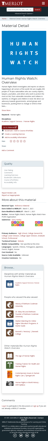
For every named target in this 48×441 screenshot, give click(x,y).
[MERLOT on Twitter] (21, 437)
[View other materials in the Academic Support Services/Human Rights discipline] (10, 284)
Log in (4, 406)
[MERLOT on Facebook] (15, 437)
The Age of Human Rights (25, 356)
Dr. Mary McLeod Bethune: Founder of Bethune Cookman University (26, 314)
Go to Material (9, 127)
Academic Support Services (12, 121)
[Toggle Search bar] (24, 15)
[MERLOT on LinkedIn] (27, 437)
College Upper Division (28, 236)
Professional (12, 238)
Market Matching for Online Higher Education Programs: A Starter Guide (26, 323)
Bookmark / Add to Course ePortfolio (19, 131)
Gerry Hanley (16, 220)
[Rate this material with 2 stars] (15, 141)
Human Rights (29, 121)
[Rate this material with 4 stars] (21, 141)
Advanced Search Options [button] (23, 13)
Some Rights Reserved (28, 418)
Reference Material (22, 206)
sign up (36, 406)
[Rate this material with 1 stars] (11, 141)
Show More (6, 110)
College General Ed (35, 233)
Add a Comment (8, 150)
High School (22, 233)
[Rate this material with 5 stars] (24, 141)
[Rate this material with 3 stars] (18, 141)
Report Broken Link (9, 193)
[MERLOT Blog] (33, 437)
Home (4, 19)
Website (21, 241)
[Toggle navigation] (43, 3)
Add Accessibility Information (16, 137)
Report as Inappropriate (11, 195)
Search (37, 9)
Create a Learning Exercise (15, 134)
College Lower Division (10, 236)
